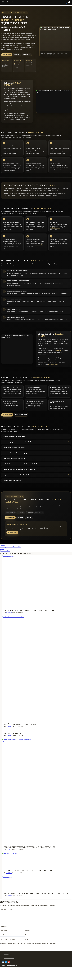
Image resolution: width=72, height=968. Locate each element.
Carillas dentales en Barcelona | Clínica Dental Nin (28, 871)
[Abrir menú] (69, 2)
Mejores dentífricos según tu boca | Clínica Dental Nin (29, 847)
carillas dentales (39, 245)
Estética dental (26, 54)
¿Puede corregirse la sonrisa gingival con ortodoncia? (19, 469)
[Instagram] (3, 962)
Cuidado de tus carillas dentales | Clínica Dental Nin (29, 610)
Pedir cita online (7, 54)
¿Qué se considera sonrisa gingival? (14, 436)
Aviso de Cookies (8, 956)
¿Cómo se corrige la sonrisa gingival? (14, 447)
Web (26, 939)
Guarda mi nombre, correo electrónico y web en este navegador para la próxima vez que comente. (28, 943)
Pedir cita (29, 517)
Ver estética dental (7, 414)
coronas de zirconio (53, 364)
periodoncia (58, 350)
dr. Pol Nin (9, 612)
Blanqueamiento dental (21, 414)
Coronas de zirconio (13, 733)
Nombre (27, 930)
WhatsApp (16, 54)
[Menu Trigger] (66, 3)
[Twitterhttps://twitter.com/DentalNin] (6, 962)
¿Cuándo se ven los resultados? (12, 480)
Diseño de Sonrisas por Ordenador (20, 724)
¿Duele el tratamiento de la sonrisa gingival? (16, 453)
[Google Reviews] (9, 962)
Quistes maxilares (5, 550)
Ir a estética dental (12, 532)
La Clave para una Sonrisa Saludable (10, 546)
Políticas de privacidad (9, 958)
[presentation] (37, 581)
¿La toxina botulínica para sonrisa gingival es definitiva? (20, 464)
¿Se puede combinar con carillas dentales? (16, 475)
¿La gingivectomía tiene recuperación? (14, 458)
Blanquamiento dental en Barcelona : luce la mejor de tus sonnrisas (36, 893)
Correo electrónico (30, 935)
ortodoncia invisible (55, 227)
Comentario (3, 926)
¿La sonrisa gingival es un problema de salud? (17, 442)
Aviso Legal (6, 954)
